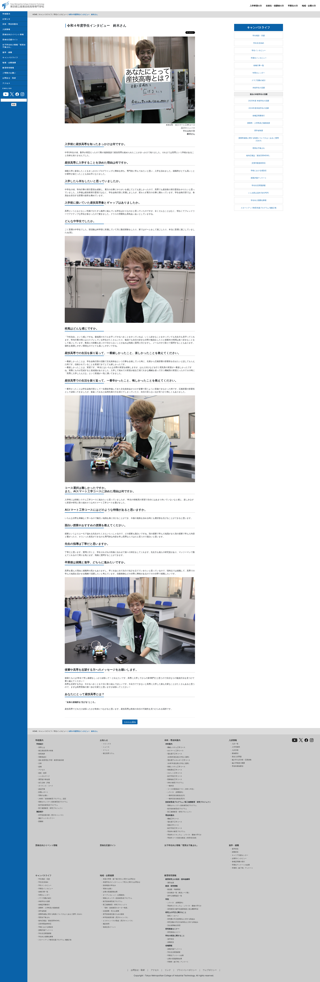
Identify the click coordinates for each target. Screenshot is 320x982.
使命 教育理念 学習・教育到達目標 (51, 760)
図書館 (40, 821)
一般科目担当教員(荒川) (176, 799)
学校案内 (6, 14)
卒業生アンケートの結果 (241, 865)
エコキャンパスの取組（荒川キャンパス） (118, 921)
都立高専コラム (108, 753)
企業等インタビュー (239, 858)
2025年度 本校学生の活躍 (258, 101)
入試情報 (6, 29)
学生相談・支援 (258, 35)
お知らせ (6, 19)
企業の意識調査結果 (110, 892)
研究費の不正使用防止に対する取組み (181, 919)
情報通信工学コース (174, 770)
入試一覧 (235, 744)
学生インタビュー (60, 14)
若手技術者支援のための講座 (113, 914)
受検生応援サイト (10, 40)
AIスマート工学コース (175, 751)
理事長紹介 (42, 757)
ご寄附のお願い (9, 73)
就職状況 (235, 852)
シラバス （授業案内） (175, 792)
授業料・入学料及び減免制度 (258, 123)
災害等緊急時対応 (259, 163)
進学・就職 (7, 52)
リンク (168, 970)
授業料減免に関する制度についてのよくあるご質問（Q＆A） (258, 139)
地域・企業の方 (309, 5)
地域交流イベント (109, 927)
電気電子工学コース (174, 822)
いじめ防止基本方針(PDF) (258, 193)
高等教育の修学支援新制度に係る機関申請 (182, 909)
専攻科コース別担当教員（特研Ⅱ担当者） (182, 838)
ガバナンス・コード (45, 786)
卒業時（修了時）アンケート (242, 868)
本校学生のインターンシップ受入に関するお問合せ (121, 882)
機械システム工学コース (176, 747)
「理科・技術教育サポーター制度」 (116, 908)
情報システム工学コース (176, 767)
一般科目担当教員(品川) (176, 795)
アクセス (6, 83)
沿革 (40, 763)
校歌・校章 (42, 773)
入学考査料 (236, 747)
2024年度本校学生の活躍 (258, 108)
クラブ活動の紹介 (259, 80)
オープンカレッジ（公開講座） (114, 895)
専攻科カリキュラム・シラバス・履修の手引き (184, 835)
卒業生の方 (293, 5)
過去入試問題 (237, 757)
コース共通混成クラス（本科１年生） (181, 789)
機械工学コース (173, 819)
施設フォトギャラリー (46, 818)
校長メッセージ (173, 916)
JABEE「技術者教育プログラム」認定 (52, 799)
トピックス (107, 744)
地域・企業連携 (9, 63)
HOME (34, 14)
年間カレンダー (258, 73)
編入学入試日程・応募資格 (241, 760)
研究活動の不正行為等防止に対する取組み (182, 922)
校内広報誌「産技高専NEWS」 (258, 155)
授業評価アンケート (258, 178)
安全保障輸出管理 (173, 925)
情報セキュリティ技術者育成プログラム (53, 802)
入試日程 (235, 750)
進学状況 (235, 849)
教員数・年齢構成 (173, 889)
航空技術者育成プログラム (48, 805)
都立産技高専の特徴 (45, 751)
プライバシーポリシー (187, 970)
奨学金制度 (258, 130)
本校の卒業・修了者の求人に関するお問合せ (119, 879)
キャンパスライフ (10, 57)
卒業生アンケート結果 (175, 955)
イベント (106, 750)
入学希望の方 (256, 5)
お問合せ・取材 (9, 78)
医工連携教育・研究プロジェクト (50, 808)
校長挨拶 (41, 754)
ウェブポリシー (210, 970)
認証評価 (41, 789)
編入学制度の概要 (238, 763)
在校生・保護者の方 (275, 5)
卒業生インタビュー (258, 58)
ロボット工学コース (174, 773)
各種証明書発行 (258, 115)
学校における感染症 (258, 170)
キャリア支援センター (240, 855)
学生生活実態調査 (259, 185)
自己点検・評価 (44, 783)
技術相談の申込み (109, 885)
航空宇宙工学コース (174, 776)
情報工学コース (173, 825)
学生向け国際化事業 (258, 200)
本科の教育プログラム (175, 783)
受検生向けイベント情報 (13, 34)
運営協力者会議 (44, 779)
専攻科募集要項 (237, 766)
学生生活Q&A (258, 43)
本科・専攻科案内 (10, 24)
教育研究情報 (8, 68)
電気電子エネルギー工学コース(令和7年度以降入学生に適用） (178, 761)
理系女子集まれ (258, 148)
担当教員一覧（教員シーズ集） (178, 893)
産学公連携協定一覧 (174, 896)
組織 (40, 767)
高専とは (41, 747)
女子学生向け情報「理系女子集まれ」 (14, 46)
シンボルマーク (44, 776)
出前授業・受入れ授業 (111, 911)
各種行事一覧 (258, 65)
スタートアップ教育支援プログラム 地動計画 (258, 208)
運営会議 (170, 883)
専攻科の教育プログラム (176, 831)
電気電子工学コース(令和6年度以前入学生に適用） (178, 755)
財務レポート (43, 792)
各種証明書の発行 (238, 862)
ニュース (106, 747)
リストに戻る (130, 722)
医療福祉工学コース (174, 779)
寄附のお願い (43, 795)
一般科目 (170, 786)
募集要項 (235, 753)
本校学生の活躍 (258, 88)
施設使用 (106, 924)
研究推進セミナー (173, 932)
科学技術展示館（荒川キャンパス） (51, 815)
